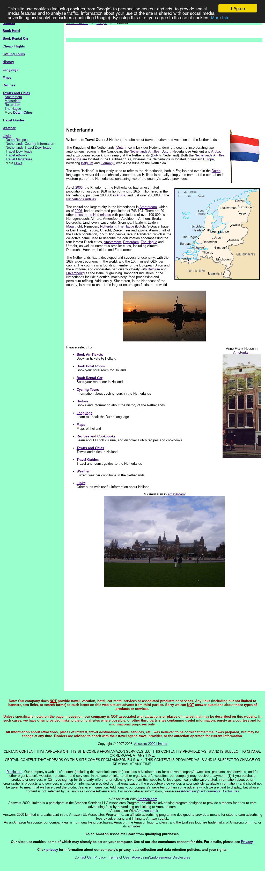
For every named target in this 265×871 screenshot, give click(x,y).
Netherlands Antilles (144, 151)
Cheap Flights (14, 46)
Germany (107, 163)
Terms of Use (119, 857)
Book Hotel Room (91, 366)
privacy (52, 850)
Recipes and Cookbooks (96, 436)
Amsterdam (13, 97)
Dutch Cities (23, 112)
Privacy (247, 842)
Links (7, 136)
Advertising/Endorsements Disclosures (210, 791)
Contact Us (83, 857)
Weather (9, 128)
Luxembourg (75, 273)
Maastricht (12, 101)
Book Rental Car (15, 38)
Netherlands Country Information (30, 144)
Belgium (87, 163)
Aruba (215, 151)
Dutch (121, 147)
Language (10, 70)
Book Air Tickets (90, 354)
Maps (7, 77)
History (8, 62)
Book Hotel (11, 31)
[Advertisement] (164, 82)
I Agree (238, 8)
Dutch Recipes (17, 140)
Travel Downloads (19, 151)
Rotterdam (12, 105)
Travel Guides (14, 120)
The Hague (13, 109)
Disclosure (14, 772)
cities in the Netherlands (93, 215)
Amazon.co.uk (147, 811)
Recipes (9, 85)
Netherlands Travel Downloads (28, 147)
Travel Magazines (19, 159)
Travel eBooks (16, 155)
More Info (220, 17)
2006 (79, 187)
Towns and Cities (16, 93)
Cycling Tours (14, 54)
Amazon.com (147, 799)
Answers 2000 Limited (150, 744)
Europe (208, 159)
